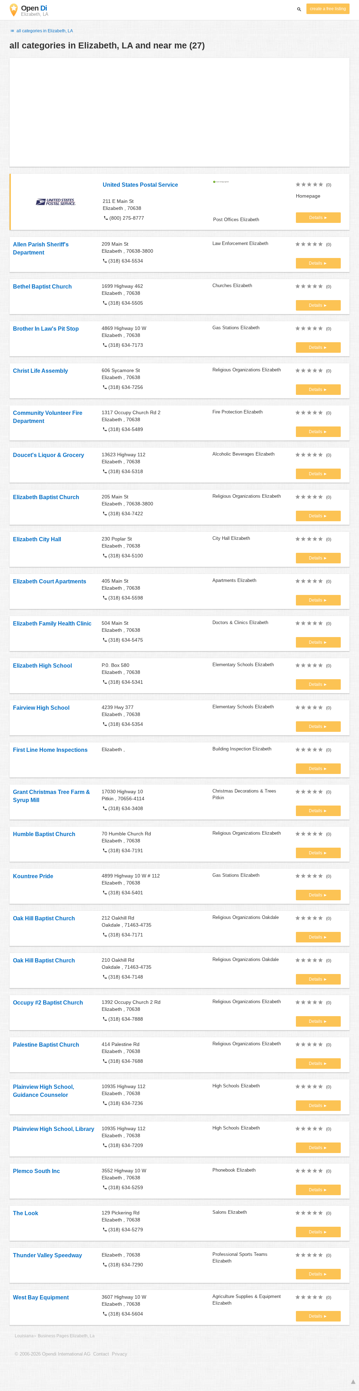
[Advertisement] (179, 112)
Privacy (119, 1354)
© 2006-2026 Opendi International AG (52, 1354)
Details (316, 217)
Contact (101, 1354)
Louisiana (24, 1335)
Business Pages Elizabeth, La (66, 1335)
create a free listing (328, 8)
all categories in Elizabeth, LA (44, 30)
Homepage (308, 196)
